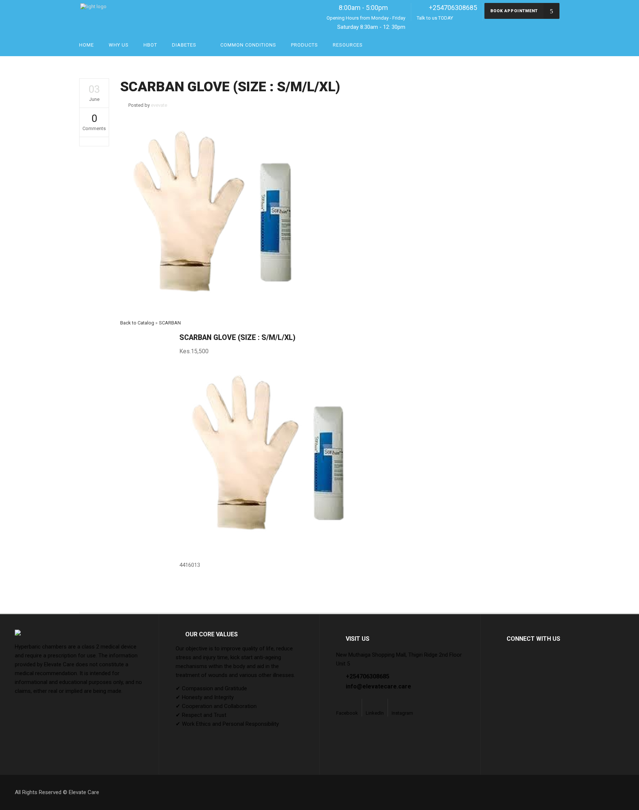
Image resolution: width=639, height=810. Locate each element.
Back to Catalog (137, 323)
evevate (159, 105)
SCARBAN (170, 323)
